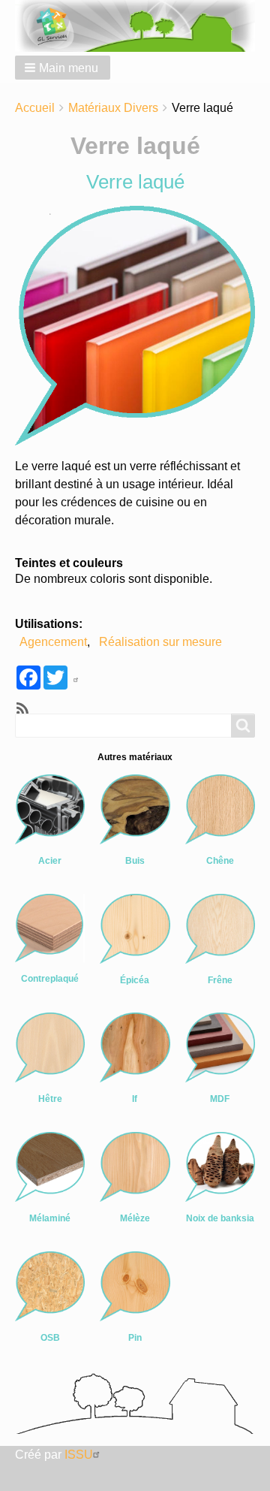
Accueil (35, 107)
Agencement (53, 641)
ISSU (78, 1454)
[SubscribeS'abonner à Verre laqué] (21, 708)
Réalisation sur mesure (160, 641)
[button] (62, 68)
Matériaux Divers (113, 107)
